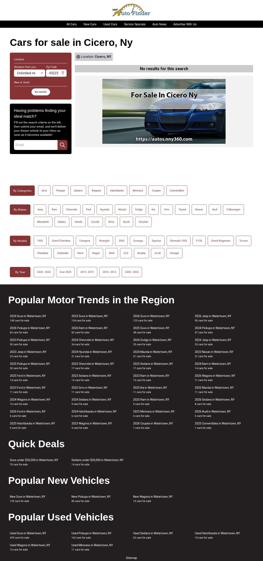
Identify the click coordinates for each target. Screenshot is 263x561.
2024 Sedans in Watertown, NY (91, 402)
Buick (126, 221)
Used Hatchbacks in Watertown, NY (217, 535)
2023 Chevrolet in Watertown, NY (93, 366)
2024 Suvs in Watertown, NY (28, 318)
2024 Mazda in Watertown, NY (152, 354)
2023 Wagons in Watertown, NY (92, 425)
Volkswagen (233, 209)
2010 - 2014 (109, 272)
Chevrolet (71, 209)
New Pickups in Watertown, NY (91, 499)
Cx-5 (125, 253)
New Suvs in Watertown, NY (27, 499)
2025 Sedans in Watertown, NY (153, 366)
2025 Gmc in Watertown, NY (89, 390)
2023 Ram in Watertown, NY (151, 378)
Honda (78, 221)
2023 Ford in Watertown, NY (28, 390)
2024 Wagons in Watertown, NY (30, 402)
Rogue (96, 253)
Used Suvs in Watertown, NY (28, 535)
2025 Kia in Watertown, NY (150, 390)
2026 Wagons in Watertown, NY (215, 378)
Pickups (60, 190)
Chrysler (143, 221)
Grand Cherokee (61, 240)
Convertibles (177, 190)
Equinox (156, 240)
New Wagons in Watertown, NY (153, 499)
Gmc (167, 209)
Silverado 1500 (178, 240)
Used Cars (110, 24)
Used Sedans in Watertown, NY (153, 535)
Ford (88, 209)
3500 (111, 253)
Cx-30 (158, 253)
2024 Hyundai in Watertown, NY (92, 354)
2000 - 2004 (131, 272)
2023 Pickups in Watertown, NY (30, 342)
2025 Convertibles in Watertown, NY (218, 425)
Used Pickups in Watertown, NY (92, 535)
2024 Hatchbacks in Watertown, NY (94, 413)
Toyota (182, 209)
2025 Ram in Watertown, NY (151, 402)
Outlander (62, 253)
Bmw (111, 221)
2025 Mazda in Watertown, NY (214, 390)
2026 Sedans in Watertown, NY (215, 402)
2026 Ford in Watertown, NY (28, 413)
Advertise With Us (184, 24)
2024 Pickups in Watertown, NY (215, 330)
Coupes (156, 190)
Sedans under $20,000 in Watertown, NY (97, 462)
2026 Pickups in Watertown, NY (30, 330)
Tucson (243, 240)
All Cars (72, 24)
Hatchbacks (117, 190)
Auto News (159, 24)
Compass (84, 240)
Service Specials (134, 24)
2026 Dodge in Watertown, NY (152, 342)
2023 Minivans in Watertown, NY (154, 413)
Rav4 (80, 253)
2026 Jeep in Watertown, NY (213, 318)
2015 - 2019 (87, 272)
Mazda (122, 209)
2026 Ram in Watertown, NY (90, 330)
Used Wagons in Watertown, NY (30, 547)
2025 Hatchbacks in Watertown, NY (32, 425)
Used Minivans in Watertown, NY (92, 547)
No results (41, 91)
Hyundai (104, 209)
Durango (138, 240)
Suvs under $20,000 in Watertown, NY (34, 462)
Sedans (78, 190)
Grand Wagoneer (220, 240)
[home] (131, 10)
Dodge (139, 209)
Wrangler (104, 240)
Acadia (141, 253)
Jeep (40, 209)
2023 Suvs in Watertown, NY (90, 318)
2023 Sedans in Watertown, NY (91, 378)
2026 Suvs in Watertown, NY (151, 318)
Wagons (96, 190)
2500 (121, 240)
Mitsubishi (43, 221)
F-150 (199, 240)
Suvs (44, 190)
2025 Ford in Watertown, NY (28, 378)
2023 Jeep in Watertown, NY (28, 354)
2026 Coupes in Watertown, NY (153, 425)
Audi (214, 209)
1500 (40, 240)
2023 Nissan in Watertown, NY (214, 354)
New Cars (90, 24)
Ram (54, 209)
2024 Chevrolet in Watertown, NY (93, 342)
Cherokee (42, 253)
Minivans (138, 190)
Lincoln (95, 221)
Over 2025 (65, 272)
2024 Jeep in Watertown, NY (213, 342)
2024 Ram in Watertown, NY (213, 366)
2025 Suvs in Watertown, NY (151, 330)
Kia (153, 209)
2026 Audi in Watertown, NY (213, 413)
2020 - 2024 (44, 272)
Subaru (62, 221)
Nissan (199, 209)
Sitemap (131, 558)
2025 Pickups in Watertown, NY (30, 366)
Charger (174, 253)
